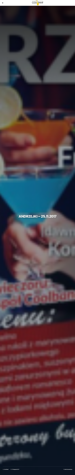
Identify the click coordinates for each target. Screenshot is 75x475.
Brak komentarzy (68, 469)
